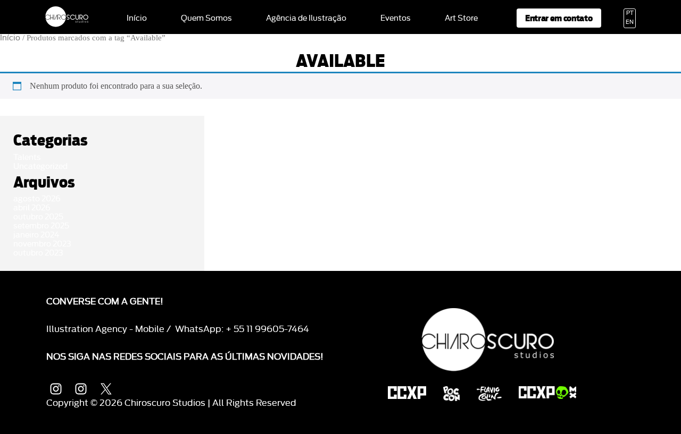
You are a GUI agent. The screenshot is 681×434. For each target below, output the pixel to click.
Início (137, 18)
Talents (27, 157)
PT (630, 13)
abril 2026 (32, 207)
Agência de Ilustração (306, 18)
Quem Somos (206, 18)
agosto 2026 (37, 198)
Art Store (461, 18)
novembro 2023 (42, 244)
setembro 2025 (41, 226)
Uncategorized (40, 166)
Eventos (395, 18)
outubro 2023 (38, 253)
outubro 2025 (38, 217)
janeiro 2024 (36, 235)
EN (630, 22)
